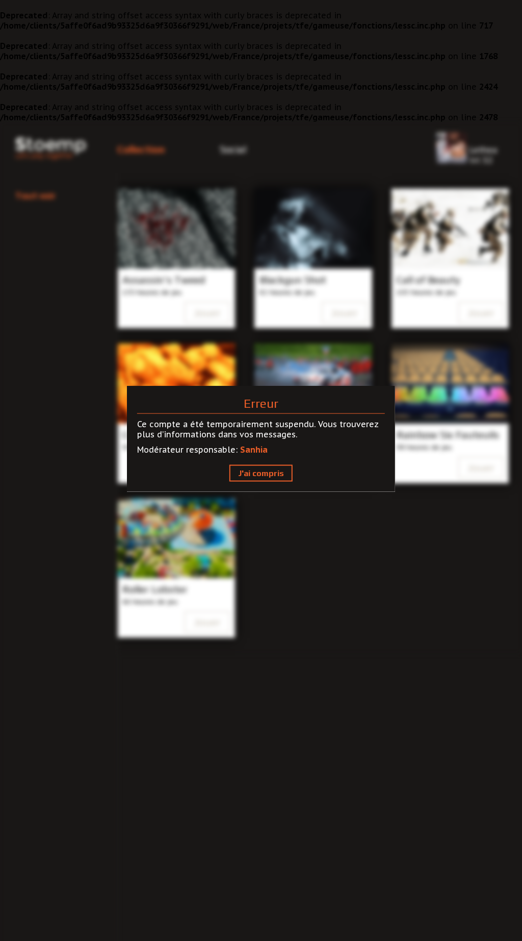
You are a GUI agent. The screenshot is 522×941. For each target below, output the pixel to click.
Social (233, 149)
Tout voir (35, 195)
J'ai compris (261, 473)
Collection (141, 149)
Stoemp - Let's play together (50, 149)
